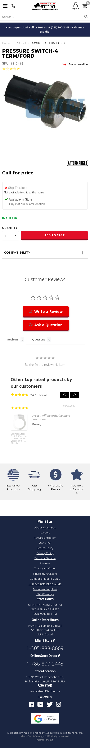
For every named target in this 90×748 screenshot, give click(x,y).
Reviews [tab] (12, 339)
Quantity (9, 227)
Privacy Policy (45, 553)
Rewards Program (45, 538)
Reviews (45, 563)
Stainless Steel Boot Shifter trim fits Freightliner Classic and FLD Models (19, 438)
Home (6, 43)
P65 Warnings (45, 594)
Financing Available (45, 573)
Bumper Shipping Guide (45, 578)
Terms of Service (45, 558)
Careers (45, 532)
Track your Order (45, 568)
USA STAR (45, 543)
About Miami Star (45, 527)
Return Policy (45, 548)
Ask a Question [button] (48, 324)
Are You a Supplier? (45, 589)
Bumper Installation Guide (45, 584)
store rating (35, 732)
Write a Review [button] (48, 311)
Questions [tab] (38, 339)
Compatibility (17, 252)
